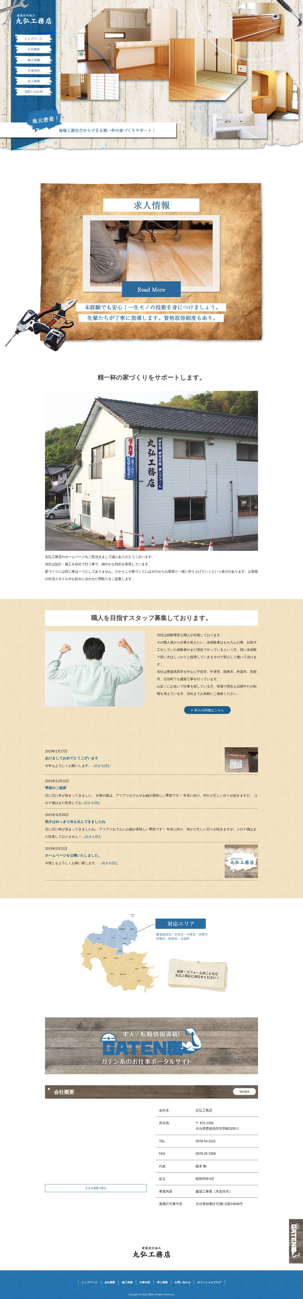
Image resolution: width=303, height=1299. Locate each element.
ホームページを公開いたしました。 (73, 855)
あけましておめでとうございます (71, 758)
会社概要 (34, 49)
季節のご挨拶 (55, 788)
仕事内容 (34, 70)
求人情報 (34, 81)
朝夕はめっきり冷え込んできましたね (75, 821)
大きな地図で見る (95, 1188)
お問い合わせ (34, 91)
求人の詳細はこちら (209, 710)
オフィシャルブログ (209, 1282)
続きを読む (102, 765)
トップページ (34, 38)
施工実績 (34, 60)
